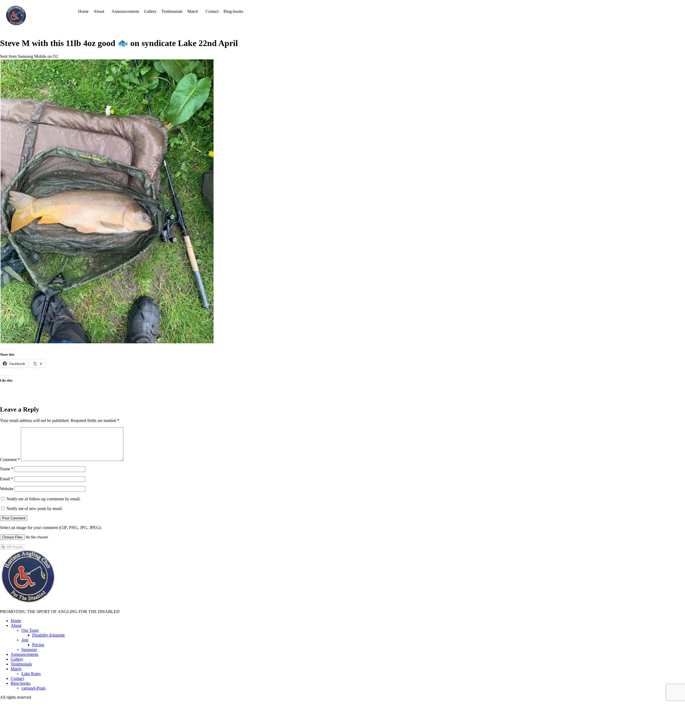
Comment (10, 459)
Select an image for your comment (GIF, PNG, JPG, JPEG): (51, 527)
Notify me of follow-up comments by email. (43, 499)
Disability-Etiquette (48, 635)
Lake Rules (31, 673)
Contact (212, 11)
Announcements (125, 11)
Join (24, 640)
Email (6, 479)
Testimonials (171, 11)
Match (192, 11)
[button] (100, 11)
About (98, 11)
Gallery (150, 11)
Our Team (30, 630)
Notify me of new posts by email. (34, 508)
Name (6, 469)
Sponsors (29, 649)
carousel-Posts (33, 688)
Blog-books (233, 11)
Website (6, 488)
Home (83, 11)
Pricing (38, 644)
